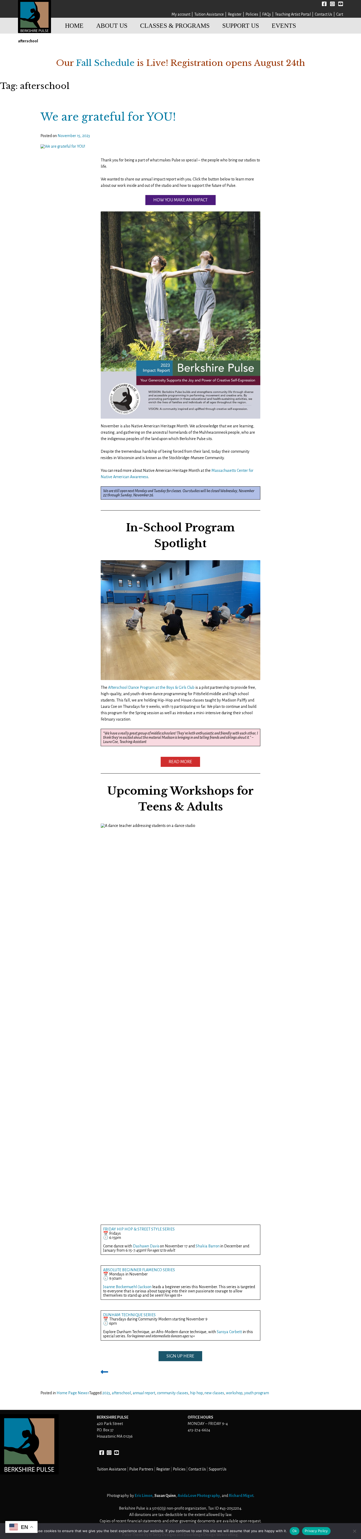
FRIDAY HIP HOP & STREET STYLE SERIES (139, 1229)
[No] (354, 1531)
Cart (339, 14)
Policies (252, 14)
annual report (144, 1393)
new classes (214, 1393)
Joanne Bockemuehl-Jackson (127, 1287)
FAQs (266, 14)
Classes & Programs (175, 25)
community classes (172, 1393)
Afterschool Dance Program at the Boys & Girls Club (151, 687)
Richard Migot (241, 1495)
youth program (256, 1393)
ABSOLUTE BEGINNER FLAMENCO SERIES (139, 1270)
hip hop (196, 1393)
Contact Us (323, 14)
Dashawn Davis (146, 1246)
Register (235, 14)
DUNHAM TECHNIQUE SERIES (129, 1315)
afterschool (121, 1393)
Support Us (240, 25)
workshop (234, 1393)
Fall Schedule (105, 63)
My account (181, 14)
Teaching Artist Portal (293, 14)
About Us (111, 25)
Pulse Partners (141, 1469)
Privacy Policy (316, 1531)
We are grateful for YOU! (108, 117)
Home (74, 25)
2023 (106, 1393)
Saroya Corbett (229, 1332)
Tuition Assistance (209, 14)
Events (284, 25)
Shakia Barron (208, 1246)
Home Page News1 (73, 1393)
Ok (294, 1531)
